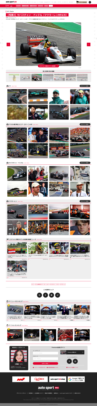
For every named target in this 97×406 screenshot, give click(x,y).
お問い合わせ (77, 393)
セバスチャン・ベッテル (55, 284)
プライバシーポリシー (22, 393)
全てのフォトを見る (84, 86)
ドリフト (59, 2)
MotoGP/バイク (47, 2)
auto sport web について (66, 393)
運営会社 (56, 393)
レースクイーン (65, 2)
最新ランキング (33, 5)
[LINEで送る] (51, 295)
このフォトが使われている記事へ (47, 66)
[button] (88, 44)
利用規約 (31, 393)
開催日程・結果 (25, 5)
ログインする (45, 363)
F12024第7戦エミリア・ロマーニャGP (42, 284)
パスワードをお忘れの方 (39, 367)
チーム (46, 5)
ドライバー (40, 5)
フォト (50, 5)
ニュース (18, 5)
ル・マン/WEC (40, 2)
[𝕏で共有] (39, 295)
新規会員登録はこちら (53, 367)
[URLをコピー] (57, 295)
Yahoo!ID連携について (73, 367)
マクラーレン (63, 284)
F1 (20, 2)
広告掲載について (39, 393)
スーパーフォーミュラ (32, 2)
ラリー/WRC (53, 2)
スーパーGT (24, 2)
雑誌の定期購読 (48, 393)
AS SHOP (71, 2)
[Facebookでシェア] (45, 295)
